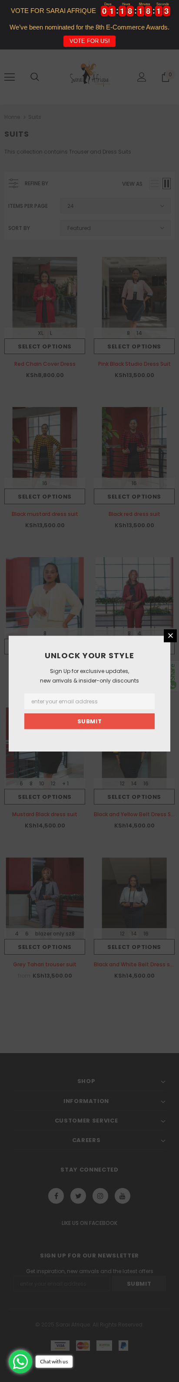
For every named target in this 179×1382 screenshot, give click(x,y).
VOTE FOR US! (90, 41)
